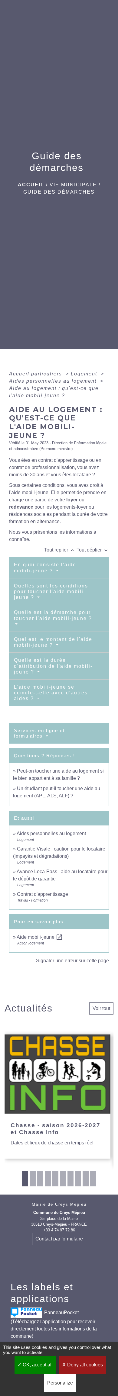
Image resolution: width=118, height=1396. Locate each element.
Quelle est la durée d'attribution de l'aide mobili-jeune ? (53, 666)
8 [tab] (78, 1178)
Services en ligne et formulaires (39, 733)
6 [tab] (63, 1178)
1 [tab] (25, 1178)
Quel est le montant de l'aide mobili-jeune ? (53, 642)
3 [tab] (40, 1178)
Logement (85, 373)
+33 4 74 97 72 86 (59, 1230)
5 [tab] (55, 1178)
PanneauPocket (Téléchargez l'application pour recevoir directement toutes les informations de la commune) (54, 1324)
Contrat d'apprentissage (42, 894)
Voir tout (101, 1008)
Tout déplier (93, 549)
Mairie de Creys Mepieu (59, 1204)
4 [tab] (48, 1178)
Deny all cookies (84, 1364)
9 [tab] (86, 1178)
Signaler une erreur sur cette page (72, 960)
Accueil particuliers (36, 373)
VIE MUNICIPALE (73, 184)
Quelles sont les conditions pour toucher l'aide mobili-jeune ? (51, 591)
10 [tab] (93, 1178)
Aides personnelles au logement (53, 381)
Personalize (60, 1382)
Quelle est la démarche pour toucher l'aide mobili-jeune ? (53, 615)
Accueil (31, 184)
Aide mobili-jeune (40, 937)
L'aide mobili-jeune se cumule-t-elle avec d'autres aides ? (51, 692)
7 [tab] (70, 1178)
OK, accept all (37, 1364)
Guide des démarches (59, 192)
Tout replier (59, 549)
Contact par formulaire (59, 1238)
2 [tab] (33, 1178)
